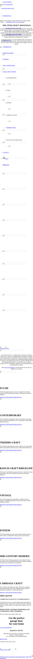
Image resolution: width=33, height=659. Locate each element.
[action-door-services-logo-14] (7, 8)
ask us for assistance (10, 367)
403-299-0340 (9, 4)
